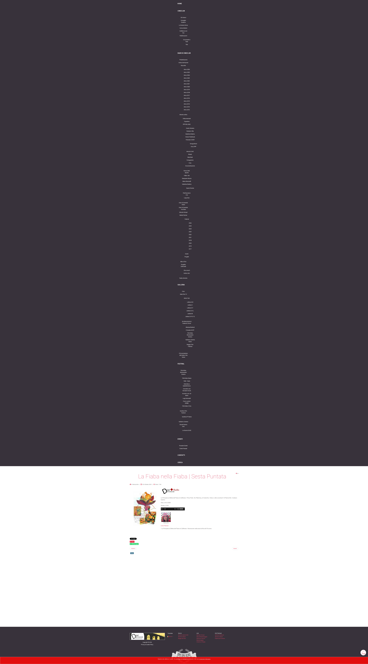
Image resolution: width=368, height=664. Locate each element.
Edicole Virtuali (183, 212)
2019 (190, 246)
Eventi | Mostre (190, 128)
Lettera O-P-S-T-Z (190, 316)
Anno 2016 (187, 98)
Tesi (187, 44)
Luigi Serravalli (187, 398)
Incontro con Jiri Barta (186, 394)
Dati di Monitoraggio (202, 636)
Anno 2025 (187, 72)
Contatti (181, 455)
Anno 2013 (187, 107)
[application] (173, 508)
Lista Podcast (164, 525)
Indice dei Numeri (183, 62)
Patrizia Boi (136, 484)
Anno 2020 (187, 86)
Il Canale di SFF (190, 330)
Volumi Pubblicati (190, 137)
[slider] (182, 508)
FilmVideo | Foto (186, 406)
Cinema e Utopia (201, 642)
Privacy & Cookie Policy (147, 644)
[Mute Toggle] (178, 509)
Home (179, 4)
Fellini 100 (186, 175)
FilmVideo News (186, 378)
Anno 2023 (187, 78)
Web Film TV (183, 294)
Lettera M (190, 313)
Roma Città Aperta (187, 171)
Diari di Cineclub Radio (183, 203)
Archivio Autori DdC (183, 635)
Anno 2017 (187, 95)
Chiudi (200, 659)
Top (363, 653)
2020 (190, 243)
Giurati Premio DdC (183, 425)
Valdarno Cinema (183, 421)
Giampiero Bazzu (186, 178)
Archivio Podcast (219, 635)
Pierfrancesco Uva (187, 194)
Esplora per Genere (220, 638)
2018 (190, 240)
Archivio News (182, 636)
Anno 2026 (187, 69)
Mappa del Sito (182, 638)
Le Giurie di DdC (186, 430)
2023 (190, 231)
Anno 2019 (187, 89)
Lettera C (190, 305)
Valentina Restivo (190, 134)
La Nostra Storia (183, 25)
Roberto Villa (190, 131)
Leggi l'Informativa (206, 659)
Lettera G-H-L (190, 310)
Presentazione (183, 59)
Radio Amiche (183, 278)
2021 (190, 237)
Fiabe (132, 553)
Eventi (186, 254)
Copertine (186, 121)
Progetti (187, 256)
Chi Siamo (183, 17)
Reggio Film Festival (190, 345)
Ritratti (190, 154)
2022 (190, 234)
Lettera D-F (190, 308)
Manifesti (190, 157)
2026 (190, 223)
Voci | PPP (193, 146)
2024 (190, 229)
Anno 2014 (187, 104)
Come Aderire (183, 28)
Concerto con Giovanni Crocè (187, 389)
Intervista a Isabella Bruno (187, 385)
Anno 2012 (187, 109)
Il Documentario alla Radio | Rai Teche (183, 355)
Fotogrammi (190, 160)
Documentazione (190, 166)
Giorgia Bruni (193, 143)
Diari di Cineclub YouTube (183, 208)
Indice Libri (187, 273)
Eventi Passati (183, 448)
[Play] (162, 509)
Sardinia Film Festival (183, 412)
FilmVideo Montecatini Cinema (190, 335)
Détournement (187, 118)
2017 (190, 249)
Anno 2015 (187, 101)
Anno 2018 (187, 92)
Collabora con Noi (183, 32)
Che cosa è (187, 270)
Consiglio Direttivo (183, 21)
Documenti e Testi (186, 40)
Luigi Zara (186, 198)
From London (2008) (187, 402)
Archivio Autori (219, 636)
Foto (190, 163)
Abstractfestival (190, 327)
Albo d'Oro (183, 261)
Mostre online (183, 114)
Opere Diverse (190, 188)
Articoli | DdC (190, 151)
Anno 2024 (187, 75)
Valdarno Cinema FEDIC (190, 340)
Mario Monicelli (187, 181)
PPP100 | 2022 (187, 124)
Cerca (180, 462)
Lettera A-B (190, 302)
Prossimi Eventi (183, 445)
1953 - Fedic (186, 381)
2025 (190, 226)
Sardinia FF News (187, 416)
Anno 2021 (187, 84)
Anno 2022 (187, 81)
